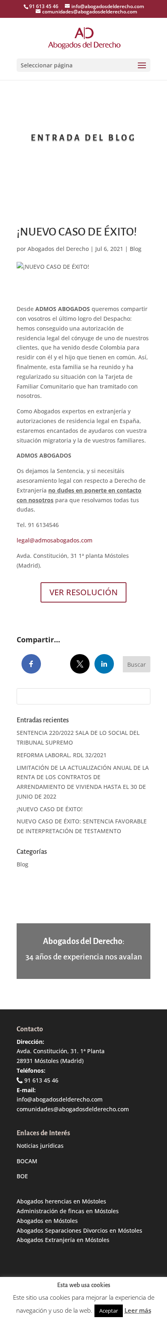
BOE (22, 1176)
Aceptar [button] (108, 1310)
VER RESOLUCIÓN (83, 592)
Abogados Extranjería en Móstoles (63, 1240)
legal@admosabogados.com (54, 540)
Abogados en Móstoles (47, 1221)
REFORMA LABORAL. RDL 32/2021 (62, 755)
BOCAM (27, 1161)
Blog (135, 249)
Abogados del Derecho (58, 249)
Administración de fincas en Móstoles (68, 1211)
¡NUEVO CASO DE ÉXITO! (50, 809)
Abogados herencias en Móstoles (61, 1201)
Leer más (137, 1310)
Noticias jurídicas (40, 1145)
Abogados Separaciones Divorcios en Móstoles (79, 1230)
